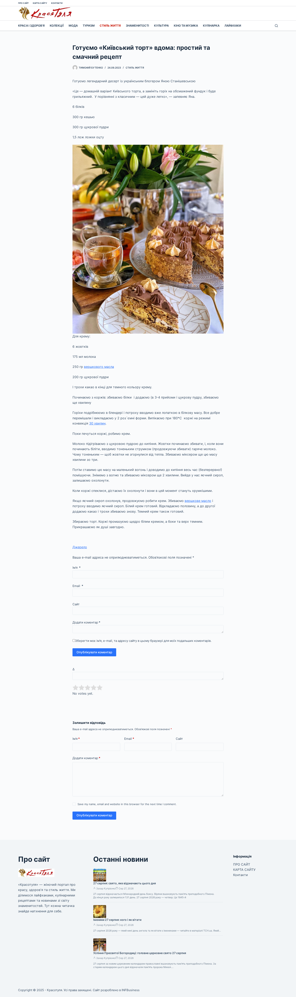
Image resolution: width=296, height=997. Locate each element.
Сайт (76, 604)
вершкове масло (198, 501)
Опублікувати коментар (94, 652)
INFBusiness (131, 990)
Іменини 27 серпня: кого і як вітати (117, 919)
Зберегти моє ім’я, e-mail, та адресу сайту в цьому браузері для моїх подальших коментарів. (143, 641)
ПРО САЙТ (23, 3)
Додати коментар (86, 622)
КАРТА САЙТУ (40, 3)
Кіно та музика (186, 25)
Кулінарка (211, 25)
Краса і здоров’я (31, 25)
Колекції (57, 25)
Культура (161, 25)
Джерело (79, 547)
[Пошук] (276, 25)
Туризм (89, 25)
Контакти (56, 3)
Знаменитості (137, 25)
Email (77, 586)
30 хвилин (97, 423)
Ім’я (76, 567)
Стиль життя (110, 25)
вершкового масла (99, 367)
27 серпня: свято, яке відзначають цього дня (124, 883)
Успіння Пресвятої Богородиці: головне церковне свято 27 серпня (139, 953)
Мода (73, 25)
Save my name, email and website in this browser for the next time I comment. (127, 804)
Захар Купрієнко (106, 888)
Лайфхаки (233, 25)
